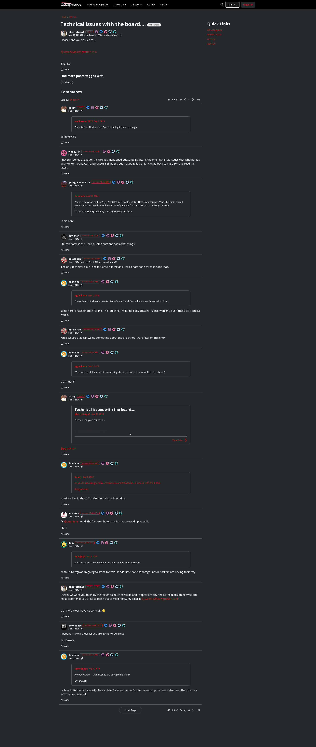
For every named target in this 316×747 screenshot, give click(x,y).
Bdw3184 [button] (73, 513)
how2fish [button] (73, 235)
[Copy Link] (121, 35)
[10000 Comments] (119, 258)
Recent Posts (214, 34)
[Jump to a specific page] (198, 99)
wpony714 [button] (74, 151)
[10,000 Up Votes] (115, 32)
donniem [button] (80, 196)
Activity (211, 39)
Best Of (211, 43)
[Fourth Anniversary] (108, 281)
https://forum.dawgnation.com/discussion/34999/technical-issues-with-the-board (117, 482)
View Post (177, 440)
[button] (64, 33)
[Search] (222, 5)
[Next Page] (193, 99)
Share (65, 70)
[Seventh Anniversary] (123, 182)
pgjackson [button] (74, 258)
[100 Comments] (128, 182)
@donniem (71, 521)
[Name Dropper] (97, 32)
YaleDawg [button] (66, 82)
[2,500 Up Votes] (118, 151)
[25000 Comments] (102, 107)
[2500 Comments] (117, 235)
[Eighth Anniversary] (97, 107)
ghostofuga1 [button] (76, 32)
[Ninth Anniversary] (106, 32)
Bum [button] (71, 543)
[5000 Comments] (110, 32)
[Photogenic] (101, 32)
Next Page (131, 710)
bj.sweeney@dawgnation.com (79, 52)
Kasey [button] (72, 107)
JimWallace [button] (75, 625)
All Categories (214, 29)
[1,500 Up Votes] (132, 182)
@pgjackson (68, 448)
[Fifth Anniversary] (109, 151)
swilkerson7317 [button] (84, 121)
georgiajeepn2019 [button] (79, 182)
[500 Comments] (113, 151)
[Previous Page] (185, 99)
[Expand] (131, 434)
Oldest (74, 99)
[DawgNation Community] (71, 4)
